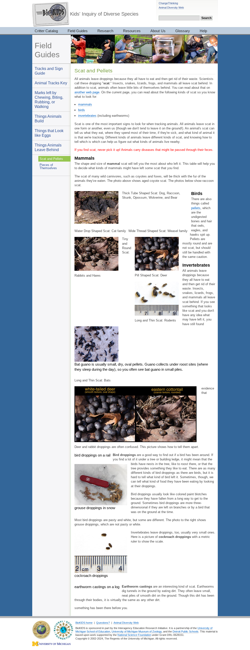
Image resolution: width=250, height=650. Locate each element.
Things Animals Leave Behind (48, 147)
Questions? (103, 622)
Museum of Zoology (150, 631)
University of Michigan (125, 631)
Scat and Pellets (51, 159)
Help (203, 31)
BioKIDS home (84, 622)
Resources (132, 31)
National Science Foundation (134, 634)
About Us (157, 31)
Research (105, 31)
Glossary (182, 31)
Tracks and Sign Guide (49, 70)
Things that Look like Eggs (49, 132)
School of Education (98, 631)
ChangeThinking (168, 3)
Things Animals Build (48, 118)
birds (81, 110)
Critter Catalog (46, 31)
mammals (85, 104)
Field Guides (78, 31)
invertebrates (87, 115)
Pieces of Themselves (48, 166)
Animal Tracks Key (51, 83)
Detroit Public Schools (185, 631)
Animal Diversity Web (171, 7)
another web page (86, 92)
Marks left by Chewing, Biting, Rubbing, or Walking (49, 99)
